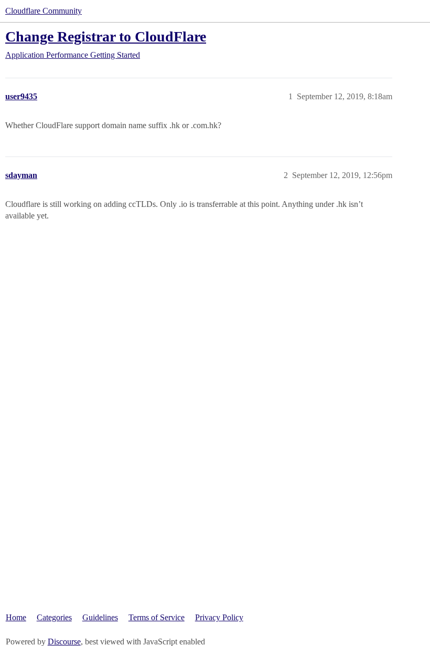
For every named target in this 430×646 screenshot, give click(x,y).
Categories (54, 617)
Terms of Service (156, 617)
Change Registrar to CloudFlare (105, 36)
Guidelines (100, 617)
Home (16, 617)
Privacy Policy (219, 617)
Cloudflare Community (43, 10)
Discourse (64, 641)
